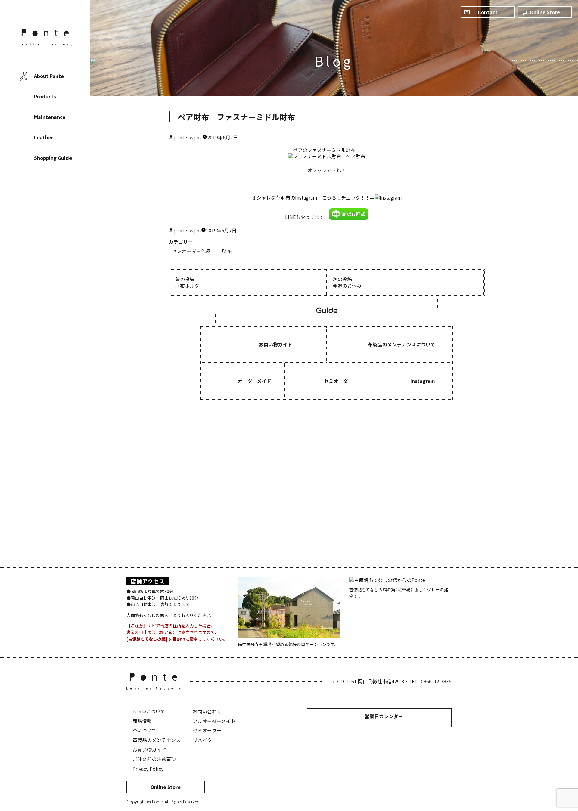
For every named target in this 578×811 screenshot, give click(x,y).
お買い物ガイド (149, 749)
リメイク (202, 740)
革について (144, 730)
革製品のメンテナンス (156, 740)
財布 (227, 251)
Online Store (166, 787)
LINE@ (63, 197)
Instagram (45, 197)
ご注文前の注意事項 (154, 759)
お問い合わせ (207, 711)
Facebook (27, 197)
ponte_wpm (187, 137)
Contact (488, 12)
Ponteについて (148, 711)
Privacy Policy (147, 768)
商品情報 (142, 721)
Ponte (45, 37)
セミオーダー (207, 730)
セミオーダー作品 (191, 251)
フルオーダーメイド (214, 721)
